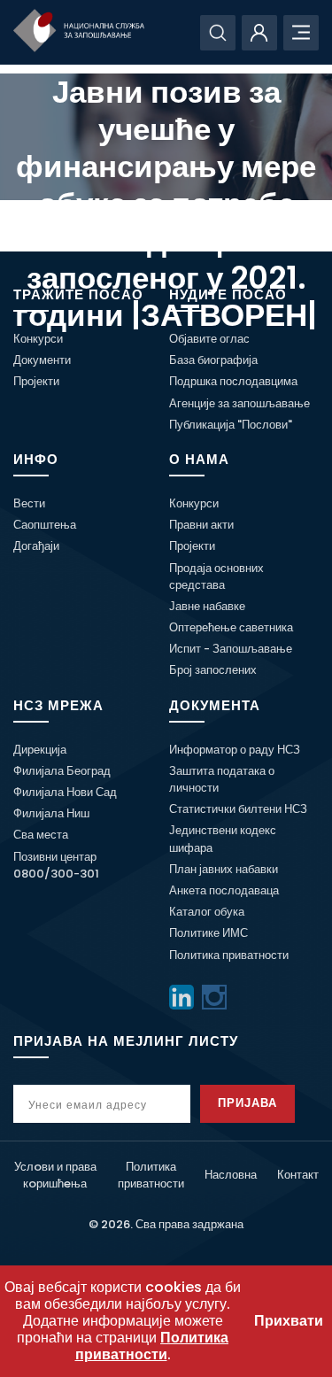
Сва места (40, 834)
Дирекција (39, 749)
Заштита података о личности (221, 779)
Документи (42, 360)
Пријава (247, 1103)
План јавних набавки (223, 869)
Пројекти (36, 381)
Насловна (231, 1174)
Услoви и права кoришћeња (55, 1175)
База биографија (213, 360)
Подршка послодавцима (233, 381)
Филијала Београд (62, 770)
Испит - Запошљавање (230, 648)
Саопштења (44, 524)
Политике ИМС (208, 932)
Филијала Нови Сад (65, 792)
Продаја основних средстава (216, 576)
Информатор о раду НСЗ (234, 749)
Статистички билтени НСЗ (238, 809)
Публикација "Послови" (230, 424)
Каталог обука (206, 911)
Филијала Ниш (51, 813)
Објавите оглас (209, 338)
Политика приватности (229, 955)
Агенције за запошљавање (239, 403)
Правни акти (201, 524)
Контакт (298, 1174)
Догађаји (36, 546)
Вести (29, 503)
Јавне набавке (207, 606)
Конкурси (38, 338)
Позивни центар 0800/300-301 (56, 865)
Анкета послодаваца (224, 890)
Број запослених (213, 669)
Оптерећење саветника (231, 627)
